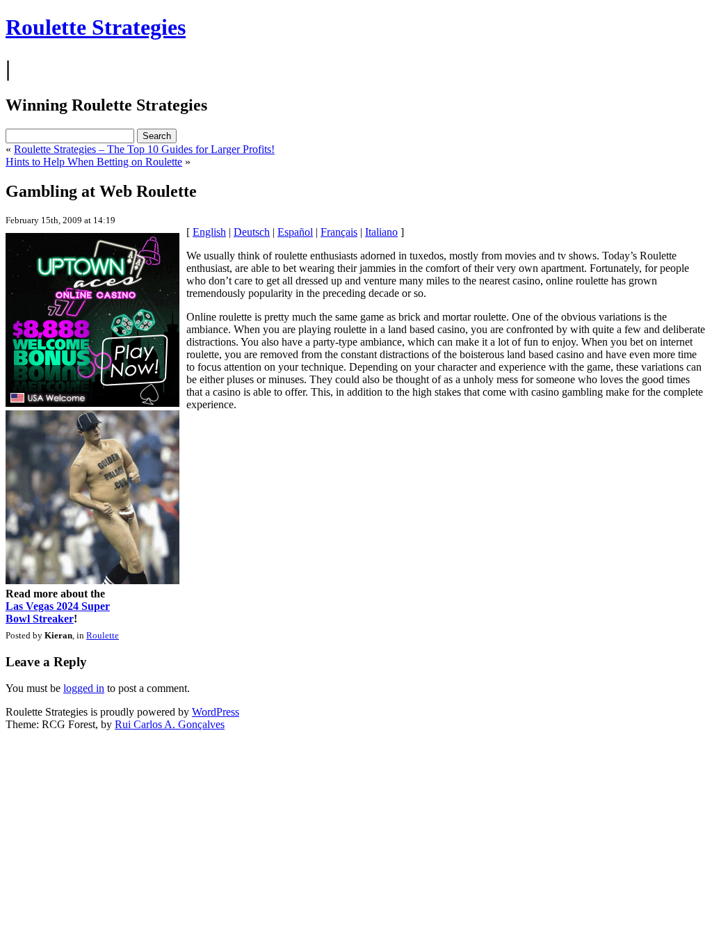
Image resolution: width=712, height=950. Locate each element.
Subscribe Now (356, 535)
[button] (357, 420)
